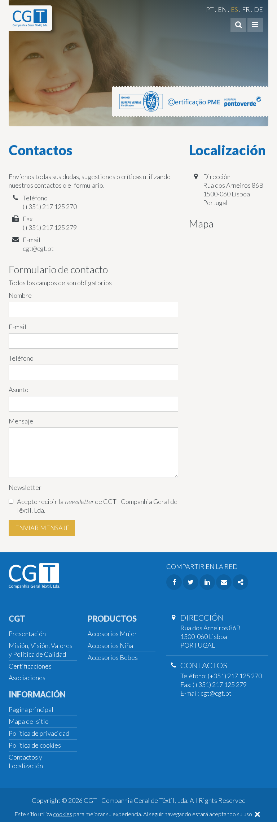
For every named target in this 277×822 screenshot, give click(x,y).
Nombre (20, 295)
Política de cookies (35, 745)
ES (234, 9)
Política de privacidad (39, 733)
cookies (62, 813)
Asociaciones (27, 678)
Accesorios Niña (110, 645)
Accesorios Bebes (113, 657)
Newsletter (25, 487)
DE (258, 9)
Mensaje (21, 421)
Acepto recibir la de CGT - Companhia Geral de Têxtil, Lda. (96, 505)
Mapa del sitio (29, 721)
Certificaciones (30, 666)
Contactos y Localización (26, 761)
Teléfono (21, 358)
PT (210, 9)
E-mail (17, 327)
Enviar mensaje (42, 528)
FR (246, 9)
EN (222, 9)
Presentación (27, 634)
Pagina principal (31, 709)
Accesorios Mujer (112, 634)
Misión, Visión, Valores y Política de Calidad (40, 649)
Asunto (18, 389)
